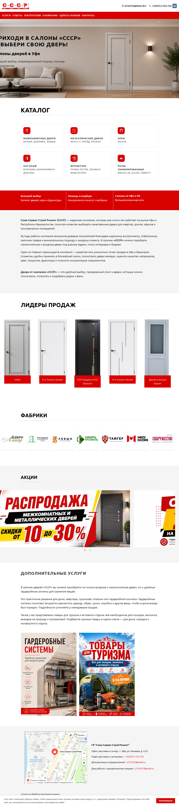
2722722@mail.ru (136, 762)
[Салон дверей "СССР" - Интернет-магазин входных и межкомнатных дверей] (15, 6)
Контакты (88, 15)
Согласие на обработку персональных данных (40, 794)
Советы (17, 15)
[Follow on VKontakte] (174, 6)
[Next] (174, 354)
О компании (50, 15)
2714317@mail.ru (144, 768)
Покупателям (32, 15)
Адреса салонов (69, 15)
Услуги (6, 15)
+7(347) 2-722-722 (134, 756)
